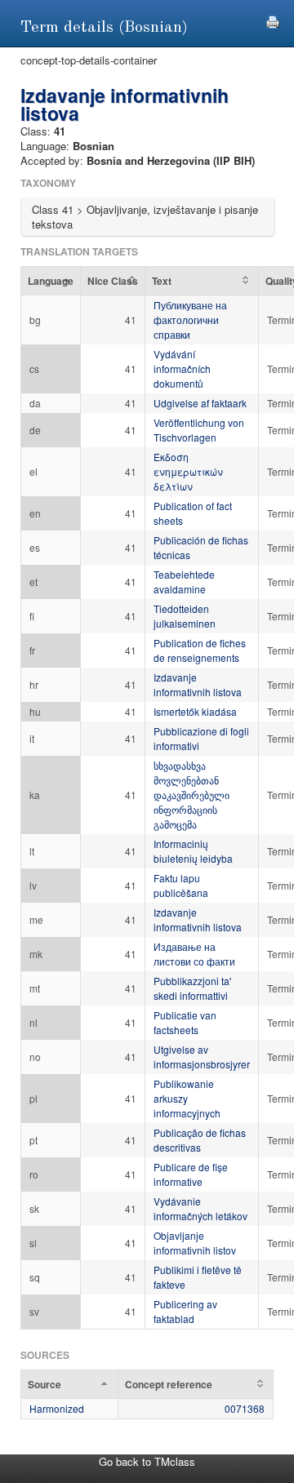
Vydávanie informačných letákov (200, 1208)
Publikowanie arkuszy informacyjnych (187, 1098)
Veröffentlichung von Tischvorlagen (199, 429)
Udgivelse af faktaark (200, 403)
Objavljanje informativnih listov (195, 1242)
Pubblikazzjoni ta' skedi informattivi (192, 988)
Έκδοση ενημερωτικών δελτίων (188, 471)
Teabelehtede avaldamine (184, 581)
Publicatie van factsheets (185, 1022)
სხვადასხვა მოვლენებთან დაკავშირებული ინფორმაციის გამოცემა (191, 794)
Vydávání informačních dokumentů (182, 368)
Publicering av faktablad (185, 1311)
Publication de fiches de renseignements (200, 650)
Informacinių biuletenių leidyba (193, 851)
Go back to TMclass (147, 1461)
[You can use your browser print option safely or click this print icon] (272, 20)
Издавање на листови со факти (194, 953)
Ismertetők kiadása (195, 711)
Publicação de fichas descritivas (200, 1140)
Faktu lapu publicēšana (181, 885)
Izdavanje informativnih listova (198, 684)
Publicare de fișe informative (191, 1174)
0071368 (245, 1408)
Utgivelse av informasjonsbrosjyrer (202, 1056)
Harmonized (56, 1408)
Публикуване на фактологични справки (190, 319)
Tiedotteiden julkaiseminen (185, 616)
